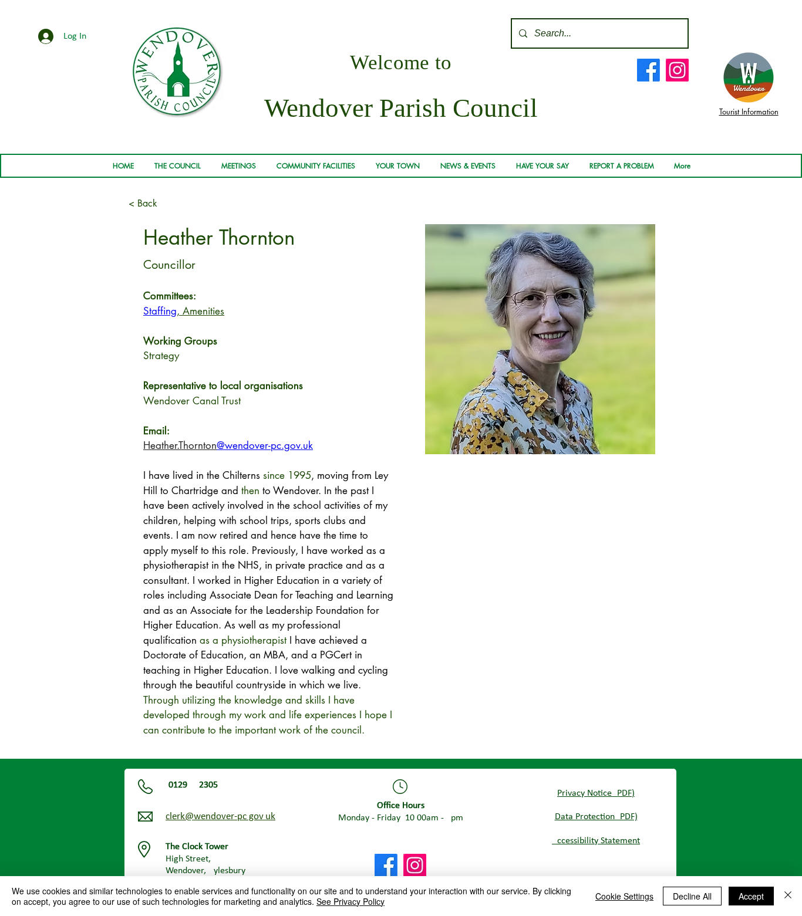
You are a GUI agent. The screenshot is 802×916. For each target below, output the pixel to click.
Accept (751, 896)
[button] (177, 166)
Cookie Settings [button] (624, 896)
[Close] (788, 896)
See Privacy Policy (350, 901)
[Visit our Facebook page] (648, 70)
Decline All (692, 896)
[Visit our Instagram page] (677, 70)
